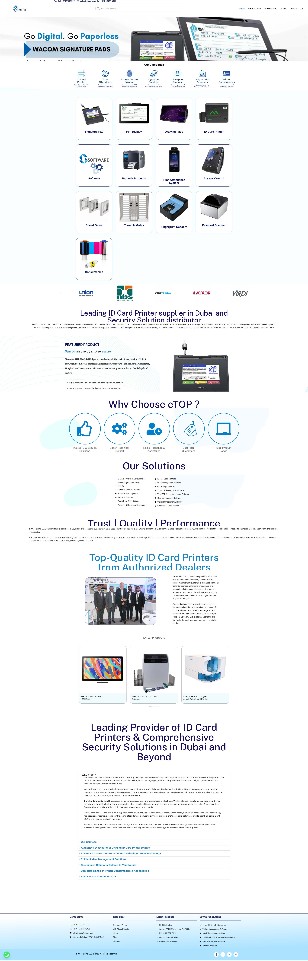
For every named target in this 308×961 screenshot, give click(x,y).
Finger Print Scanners (202, 81)
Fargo (213, 613)
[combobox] (138, 8)
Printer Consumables (227, 80)
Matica (176, 617)
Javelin (184, 617)
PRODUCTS (254, 8)
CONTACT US (296, 8)
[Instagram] (235, 954)
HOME (242, 8)
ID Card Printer (81, 80)
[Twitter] (222, 954)
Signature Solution (154, 80)
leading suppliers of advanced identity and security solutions (115, 529)
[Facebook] (216, 954)
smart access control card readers (190, 592)
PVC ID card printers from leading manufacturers (106, 537)
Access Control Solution (129, 80)
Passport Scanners (178, 80)
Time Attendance (105, 80)
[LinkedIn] (229, 954)
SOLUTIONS (270, 8)
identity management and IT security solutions (149, 777)
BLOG (283, 8)
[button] (2, 37)
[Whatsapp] (6, 954)
